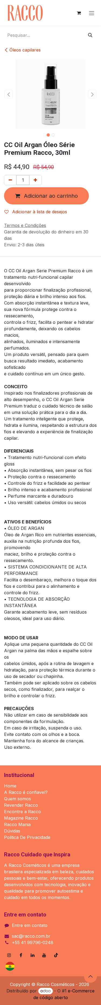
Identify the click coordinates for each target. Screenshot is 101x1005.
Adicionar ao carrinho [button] (50, 196)
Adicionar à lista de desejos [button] (39, 211)
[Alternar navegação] (91, 13)
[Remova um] (10, 180)
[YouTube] (44, 955)
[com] (25, 966)
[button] (8, 94)
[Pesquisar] (90, 35)
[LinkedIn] (32, 955)
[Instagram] (9, 955)
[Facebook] (21, 955)
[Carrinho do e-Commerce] (78, 13)
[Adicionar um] (35, 180)
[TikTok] (56, 955)
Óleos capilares (25, 50)
